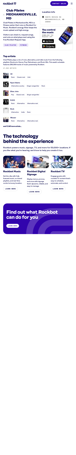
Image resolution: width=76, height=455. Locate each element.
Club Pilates (10, 45)
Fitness (23, 45)
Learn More (10, 189)
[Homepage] (10, 3)
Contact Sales (59, 3)
